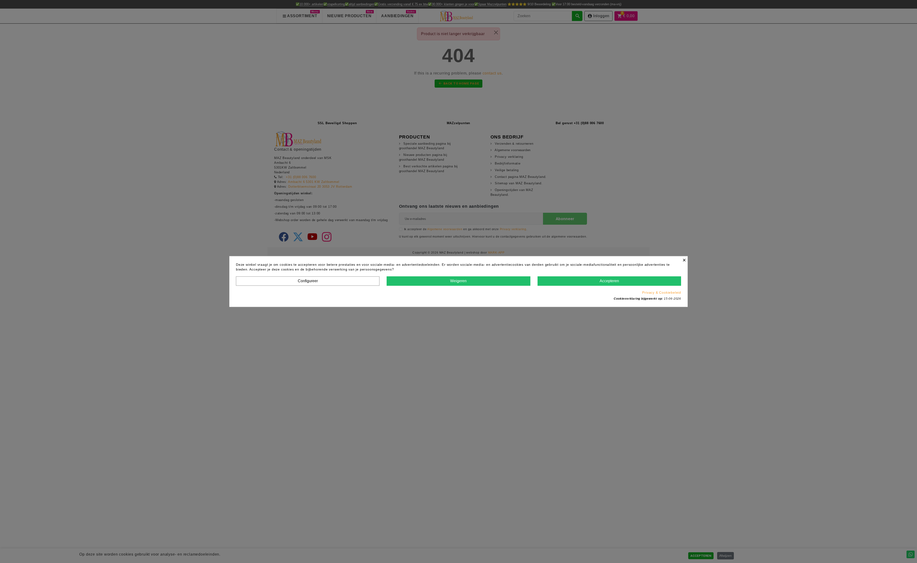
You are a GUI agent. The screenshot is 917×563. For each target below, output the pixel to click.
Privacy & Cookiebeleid (661, 292)
